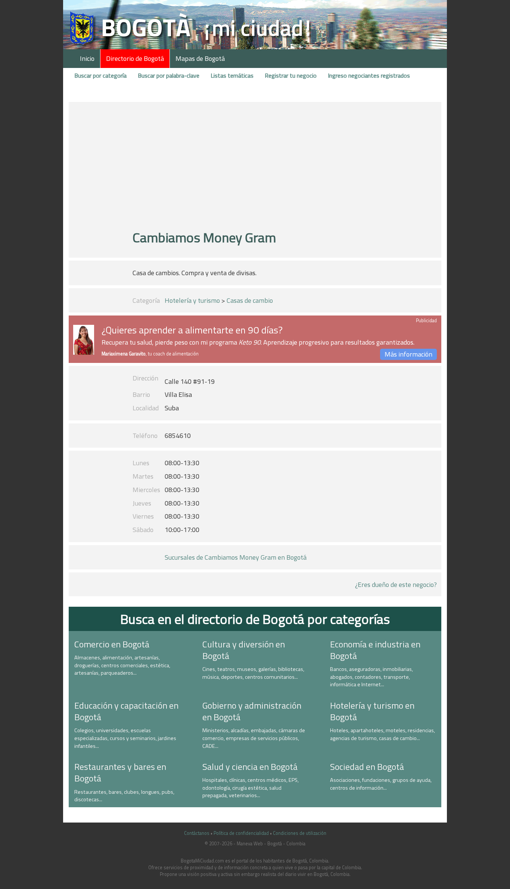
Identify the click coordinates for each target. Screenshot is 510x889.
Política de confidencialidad (241, 833)
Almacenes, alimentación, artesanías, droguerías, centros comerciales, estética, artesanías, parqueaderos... (122, 665)
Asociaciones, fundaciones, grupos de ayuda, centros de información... (381, 784)
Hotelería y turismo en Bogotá (372, 711)
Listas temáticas (232, 75)
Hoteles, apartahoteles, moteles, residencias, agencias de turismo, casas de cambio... (382, 734)
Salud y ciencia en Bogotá (250, 766)
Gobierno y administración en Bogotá (251, 711)
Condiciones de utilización (299, 833)
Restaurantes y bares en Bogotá (120, 772)
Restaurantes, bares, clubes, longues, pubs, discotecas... (124, 796)
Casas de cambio (250, 300)
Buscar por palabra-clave (168, 75)
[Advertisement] (255, 169)
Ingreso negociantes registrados (369, 75)
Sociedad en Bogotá (367, 766)
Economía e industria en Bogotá (375, 649)
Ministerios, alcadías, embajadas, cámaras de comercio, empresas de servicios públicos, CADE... (253, 738)
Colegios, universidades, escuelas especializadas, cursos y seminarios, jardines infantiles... (125, 738)
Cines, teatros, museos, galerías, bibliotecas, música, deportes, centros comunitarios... (253, 673)
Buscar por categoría (100, 75)
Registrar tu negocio (291, 75)
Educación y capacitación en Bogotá (126, 711)
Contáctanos (196, 833)
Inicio (87, 58)
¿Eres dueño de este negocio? (396, 584)
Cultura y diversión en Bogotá (243, 649)
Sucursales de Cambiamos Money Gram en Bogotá (236, 557)
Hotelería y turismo (192, 300)
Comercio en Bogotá (111, 644)
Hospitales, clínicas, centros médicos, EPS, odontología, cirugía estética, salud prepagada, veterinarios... (250, 787)
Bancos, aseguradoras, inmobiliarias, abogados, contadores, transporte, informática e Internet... (371, 676)
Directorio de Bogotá (135, 58)
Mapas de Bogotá (200, 58)
